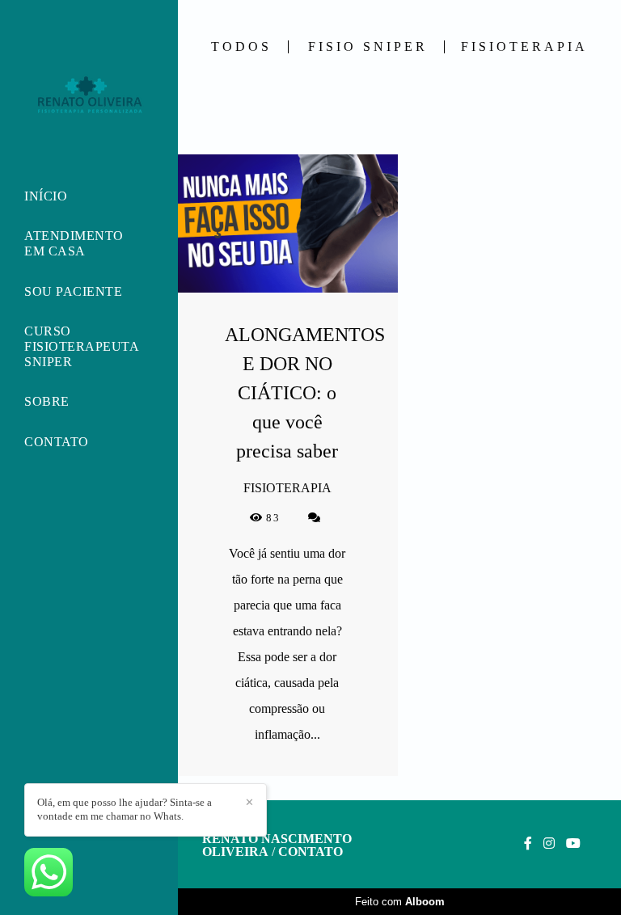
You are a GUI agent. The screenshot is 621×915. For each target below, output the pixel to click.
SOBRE (47, 401)
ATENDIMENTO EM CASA (74, 243)
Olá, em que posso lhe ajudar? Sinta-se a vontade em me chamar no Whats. (124, 809)
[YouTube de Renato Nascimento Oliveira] (573, 843)
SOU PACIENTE (73, 291)
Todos (241, 46)
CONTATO (56, 442)
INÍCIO (45, 196)
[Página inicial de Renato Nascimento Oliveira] (89, 94)
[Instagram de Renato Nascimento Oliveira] (549, 843)
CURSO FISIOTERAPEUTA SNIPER (81, 346)
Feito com (400, 902)
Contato (310, 851)
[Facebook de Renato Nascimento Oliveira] (528, 843)
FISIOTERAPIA (524, 46)
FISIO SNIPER (368, 46)
